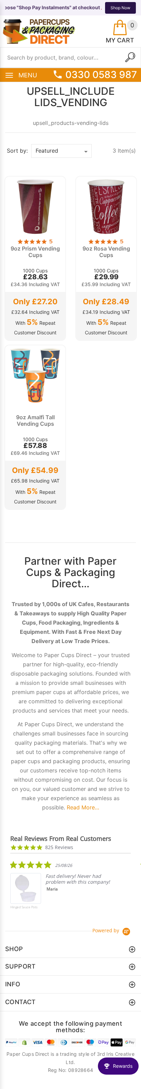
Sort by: (17, 150)
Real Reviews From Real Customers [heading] (60, 839)
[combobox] (70, 57)
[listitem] (61, 889)
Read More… (83, 807)
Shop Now (120, 7)
